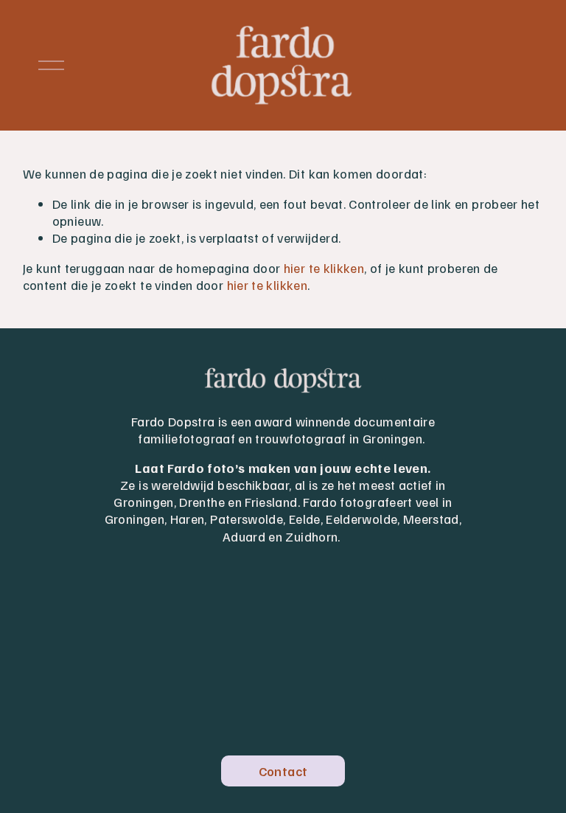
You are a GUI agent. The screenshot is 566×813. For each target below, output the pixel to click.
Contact (283, 771)
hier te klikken (324, 268)
